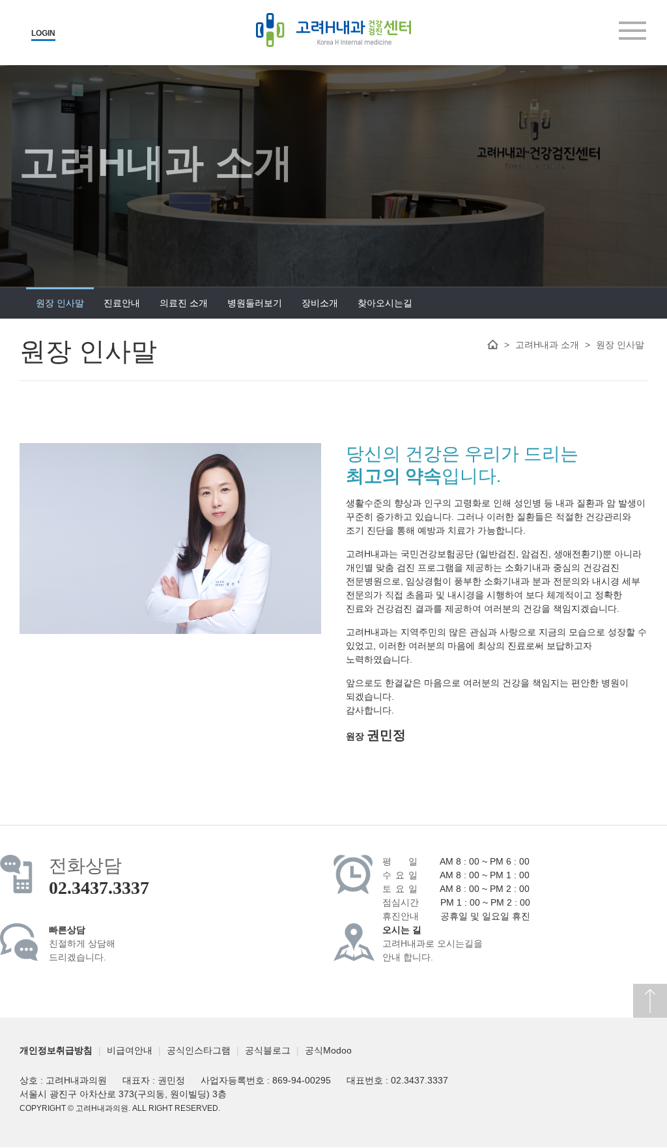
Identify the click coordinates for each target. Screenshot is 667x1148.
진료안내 (122, 303)
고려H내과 (333, 30)
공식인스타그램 (199, 1050)
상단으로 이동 (650, 1001)
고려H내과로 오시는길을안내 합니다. (432, 943)
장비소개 (320, 303)
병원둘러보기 (254, 303)
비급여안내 (129, 1050)
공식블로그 (268, 1050)
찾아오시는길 (385, 303)
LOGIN (43, 33)
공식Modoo (328, 1050)
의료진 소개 (184, 303)
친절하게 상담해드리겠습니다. (82, 943)
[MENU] (632, 31)
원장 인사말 (60, 303)
